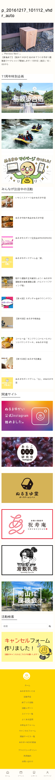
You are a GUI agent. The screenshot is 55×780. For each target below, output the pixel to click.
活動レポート (27, 708)
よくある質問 (27, 719)
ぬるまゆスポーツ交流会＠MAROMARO (33, 238)
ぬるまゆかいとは (27, 691)
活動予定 (27, 697)
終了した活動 (27, 702)
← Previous (7, 54)
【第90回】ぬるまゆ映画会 (27, 319)
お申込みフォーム (27, 725)
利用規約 (27, 756)
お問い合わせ (27, 761)
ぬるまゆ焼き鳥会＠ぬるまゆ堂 (29, 218)
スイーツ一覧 (27, 714)
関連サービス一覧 (27, 736)
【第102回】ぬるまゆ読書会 (28, 359)
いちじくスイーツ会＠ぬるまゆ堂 (30, 198)
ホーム (27, 685)
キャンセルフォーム (27, 731)
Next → (17, 54)
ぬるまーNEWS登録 (27, 742)
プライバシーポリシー (27, 750)
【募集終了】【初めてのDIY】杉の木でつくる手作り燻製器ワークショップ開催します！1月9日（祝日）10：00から (26, 60)
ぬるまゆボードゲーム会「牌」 (29, 258)
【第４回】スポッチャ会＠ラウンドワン (33, 298)
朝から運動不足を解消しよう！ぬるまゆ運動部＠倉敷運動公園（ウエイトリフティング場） (33, 282)
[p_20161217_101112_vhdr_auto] (27, 37)
